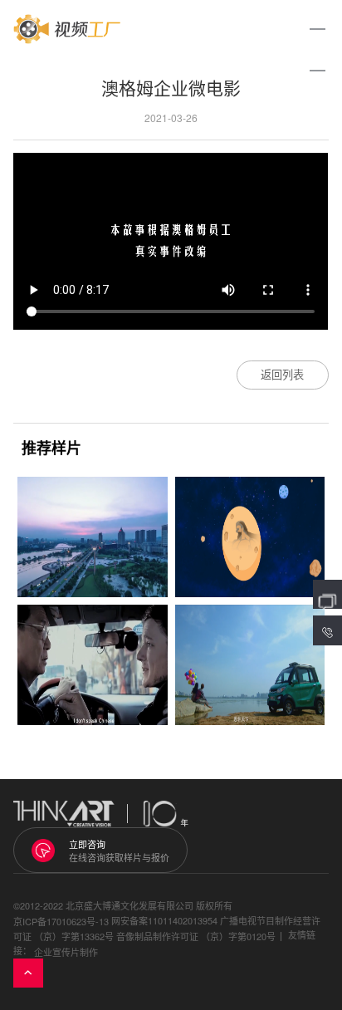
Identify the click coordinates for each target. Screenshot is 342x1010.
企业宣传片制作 (66, 952)
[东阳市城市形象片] (92, 537)
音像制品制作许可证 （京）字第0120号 (196, 936)
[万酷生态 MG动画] (250, 537)
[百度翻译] (92, 665)
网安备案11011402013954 (164, 920)
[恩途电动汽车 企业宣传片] (250, 665)
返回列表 (282, 374)
